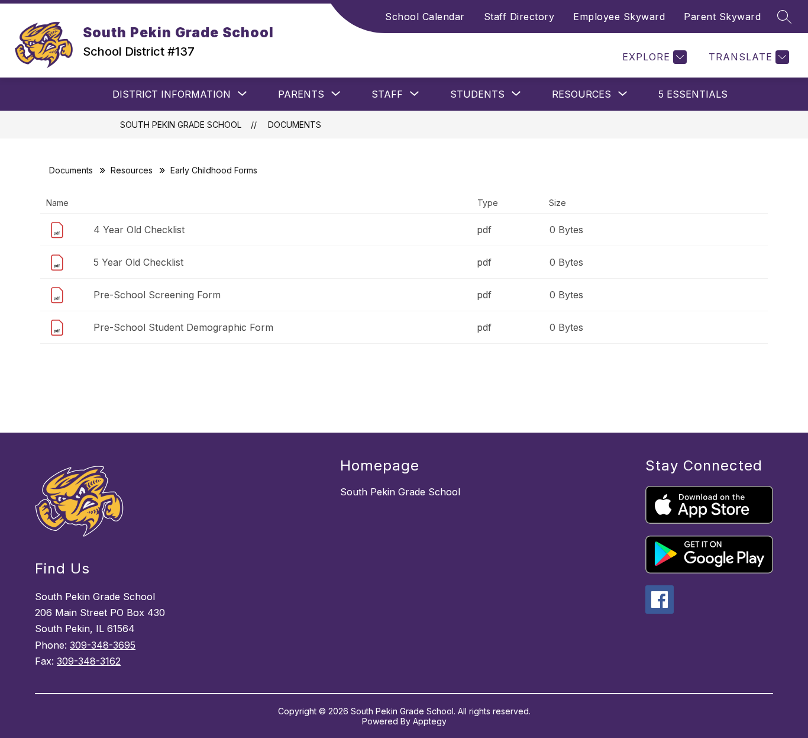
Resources (132, 170)
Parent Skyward (722, 16)
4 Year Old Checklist (139, 230)
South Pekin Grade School (180, 125)
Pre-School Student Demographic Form (183, 327)
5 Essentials (693, 94)
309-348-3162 (89, 661)
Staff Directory (519, 16)
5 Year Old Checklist (138, 262)
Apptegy (430, 721)
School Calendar (425, 16)
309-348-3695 (102, 645)
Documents (294, 125)
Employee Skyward (619, 16)
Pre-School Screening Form (157, 295)
